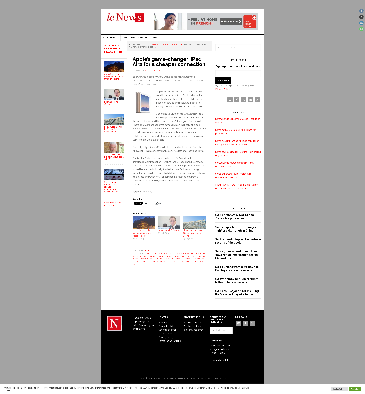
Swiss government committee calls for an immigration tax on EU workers (236, 255)
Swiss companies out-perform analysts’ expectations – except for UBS (112, 187)
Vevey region (192, 262)
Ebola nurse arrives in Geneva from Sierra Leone (193, 233)
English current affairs (156, 253)
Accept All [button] (355, 389)
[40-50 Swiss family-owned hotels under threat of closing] (144, 222)
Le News (125, 19)
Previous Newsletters (221, 360)
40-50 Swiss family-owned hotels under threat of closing (142, 233)
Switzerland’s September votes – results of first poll (238, 241)
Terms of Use (165, 333)
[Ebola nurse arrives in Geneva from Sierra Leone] (194, 222)
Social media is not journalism (113, 204)
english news (175, 253)
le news (167, 256)
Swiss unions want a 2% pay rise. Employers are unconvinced (237, 268)
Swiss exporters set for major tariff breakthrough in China (235, 228)
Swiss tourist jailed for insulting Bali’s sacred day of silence (237, 292)
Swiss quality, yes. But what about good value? (114, 156)
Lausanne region (155, 256)
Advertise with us (193, 322)
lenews (175, 256)
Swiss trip (167, 262)
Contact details (166, 326)
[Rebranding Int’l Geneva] (169, 222)
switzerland (179, 262)
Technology (150, 251)
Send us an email (167, 329)
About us (163, 322)
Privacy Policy (222, 89)
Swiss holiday (191, 259)
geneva (185, 253)
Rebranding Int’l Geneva (169, 230)
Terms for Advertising (169, 341)
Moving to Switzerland (151, 259)
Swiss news (156, 262)
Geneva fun (195, 253)
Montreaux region (188, 256)
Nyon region (168, 259)
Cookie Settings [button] (339, 389)
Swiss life (146, 262)
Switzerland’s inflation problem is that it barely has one (236, 280)
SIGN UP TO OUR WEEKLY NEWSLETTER (113, 48)
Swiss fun (179, 259)
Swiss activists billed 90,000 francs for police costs (234, 216)
